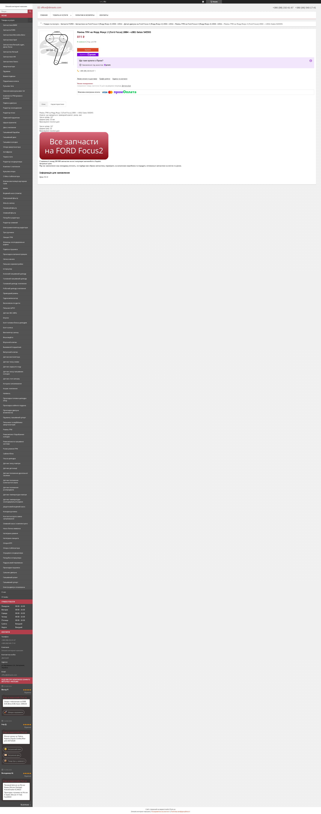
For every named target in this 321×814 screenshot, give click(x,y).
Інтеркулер (7, 269)
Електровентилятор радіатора (15, 227)
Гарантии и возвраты (84, 15)
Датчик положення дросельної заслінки (15, 474)
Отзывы (5, 597)
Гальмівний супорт (10, 582)
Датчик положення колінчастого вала (10, 481)
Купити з (83, 54)
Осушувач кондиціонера (13, 553)
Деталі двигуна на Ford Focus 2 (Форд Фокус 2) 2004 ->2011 (148, 24)
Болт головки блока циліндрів (15, 323)
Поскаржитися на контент (160, 811)
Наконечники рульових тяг (14, 91)
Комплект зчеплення (11, 166)
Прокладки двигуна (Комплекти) (11, 411)
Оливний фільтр (9, 213)
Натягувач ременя (10, 533)
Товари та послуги (51, 24)
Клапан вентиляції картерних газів (15, 182)
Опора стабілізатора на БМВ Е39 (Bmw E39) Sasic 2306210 (15, 703)
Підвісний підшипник (11, 118)
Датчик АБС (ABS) (10, 313)
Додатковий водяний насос (14, 507)
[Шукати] (30, 11)
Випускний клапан (10, 352)
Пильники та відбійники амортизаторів (12, 423)
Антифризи (7, 152)
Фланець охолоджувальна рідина (13, 243)
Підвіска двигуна (10, 103)
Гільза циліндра (9, 458)
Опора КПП (7, 543)
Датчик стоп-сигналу (11, 379)
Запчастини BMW (10, 25)
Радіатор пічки (9, 113)
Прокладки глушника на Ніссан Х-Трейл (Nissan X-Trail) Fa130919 (16, 795)
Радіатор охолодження (12, 108)
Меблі (5, 188)
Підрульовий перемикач (13, 563)
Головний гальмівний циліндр (15, 279)
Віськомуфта (8, 337)
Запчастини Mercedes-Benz (14, 35)
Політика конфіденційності (180, 811)
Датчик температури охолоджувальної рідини (13, 500)
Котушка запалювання (12, 383)
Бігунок (6, 318)
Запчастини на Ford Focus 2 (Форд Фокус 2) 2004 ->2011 (98, 24)
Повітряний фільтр (10, 198)
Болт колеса (8, 327)
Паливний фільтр (10, 208)
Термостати (8, 157)
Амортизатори (9, 66)
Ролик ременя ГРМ (10, 449)
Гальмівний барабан (11, 132)
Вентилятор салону (11, 332)
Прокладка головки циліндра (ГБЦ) (14, 399)
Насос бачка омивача (12, 528)
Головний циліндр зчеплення (14, 283)
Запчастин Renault (10, 52)
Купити (88, 50)
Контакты (104, 15)
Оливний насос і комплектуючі (15, 523)
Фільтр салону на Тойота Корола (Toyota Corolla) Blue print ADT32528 (14, 738)
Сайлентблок (8, 453)
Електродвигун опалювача (14, 587)
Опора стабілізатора (11, 548)
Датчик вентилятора (11, 357)
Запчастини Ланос (10, 61)
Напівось (6, 393)
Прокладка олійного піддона (14, 405)
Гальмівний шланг (10, 577)
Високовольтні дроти (11, 303)
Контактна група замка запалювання (12, 517)
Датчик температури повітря (15, 494)
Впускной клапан (10, 342)
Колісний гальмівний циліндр (14, 274)
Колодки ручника (10, 511)
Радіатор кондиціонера (12, 162)
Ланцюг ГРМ (8, 237)
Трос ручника (8, 232)
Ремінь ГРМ (7, 429)
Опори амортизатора (12, 147)
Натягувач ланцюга (11, 538)
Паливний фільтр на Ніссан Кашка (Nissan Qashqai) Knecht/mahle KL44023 (14, 787)
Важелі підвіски (9, 76)
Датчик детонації (10, 468)
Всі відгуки (25, 804)
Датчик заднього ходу (12, 367)
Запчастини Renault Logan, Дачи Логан (13, 46)
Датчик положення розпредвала (10, 488)
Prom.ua (172, 809)
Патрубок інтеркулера (12, 558)
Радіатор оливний (10, 222)
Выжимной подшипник (12, 347)
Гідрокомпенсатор (10, 298)
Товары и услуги (8, 20)
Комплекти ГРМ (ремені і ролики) (13, 97)
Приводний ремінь (10, 293)
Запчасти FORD (9, 30)
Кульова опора (9, 171)
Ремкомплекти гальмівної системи (13, 442)
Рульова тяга (8, 86)
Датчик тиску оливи (11, 362)
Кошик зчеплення (10, 388)
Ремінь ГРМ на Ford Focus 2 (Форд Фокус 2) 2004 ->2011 (198, 24)
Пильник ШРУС (9, 308)
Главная (44, 15)
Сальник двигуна (10, 572)
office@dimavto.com (9, 675)
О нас (4, 592)
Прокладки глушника (11, 567)
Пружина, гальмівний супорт (14, 417)
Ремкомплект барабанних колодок (13, 435)
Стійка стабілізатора (11, 176)
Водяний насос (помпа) (12, 193)
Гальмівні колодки (10, 142)
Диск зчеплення (9, 127)
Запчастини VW (9, 57)
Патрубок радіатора (11, 218)
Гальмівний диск (9, 137)
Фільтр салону (9, 203)
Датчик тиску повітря (11, 463)
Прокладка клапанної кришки (15, 254)
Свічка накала (9, 259)
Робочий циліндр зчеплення (14, 288)
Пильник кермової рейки (13, 264)
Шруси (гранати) (9, 122)
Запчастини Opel (10, 40)
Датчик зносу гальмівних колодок (13, 372)
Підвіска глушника (10, 249)
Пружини (6, 71)
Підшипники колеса (11, 81)
